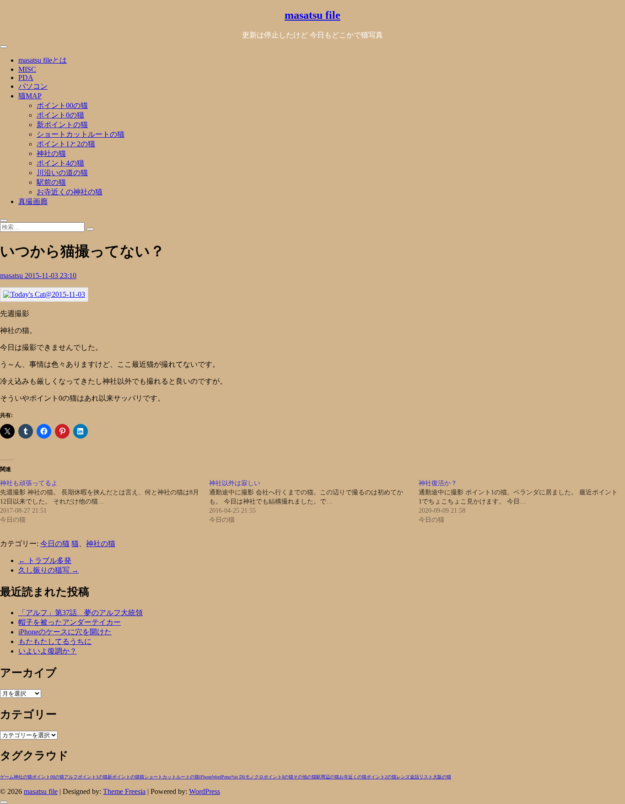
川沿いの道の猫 (62, 173)
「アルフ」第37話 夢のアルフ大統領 (80, 612)
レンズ (403, 776)
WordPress (221, 776)
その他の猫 (304, 776)
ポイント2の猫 (381, 776)
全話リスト (421, 776)
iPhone (205, 776)
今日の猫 (55, 543)
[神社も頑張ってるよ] (104, 502)
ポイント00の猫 (62, 105)
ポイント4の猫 (60, 163)
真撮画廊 (33, 201)
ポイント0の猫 (60, 115)
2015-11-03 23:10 (50, 275)
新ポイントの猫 (62, 125)
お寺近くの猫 (352, 776)
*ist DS (238, 776)
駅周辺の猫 (327, 776)
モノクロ (254, 776)
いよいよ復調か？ (47, 651)
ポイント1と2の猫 (66, 144)
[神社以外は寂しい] (313, 502)
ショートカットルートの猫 (80, 134)
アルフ (71, 776)
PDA (25, 77)
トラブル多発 (44, 560)
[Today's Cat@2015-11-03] (44, 294)
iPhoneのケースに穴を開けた (65, 632)
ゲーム (7, 776)
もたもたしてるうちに (55, 641)
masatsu (12, 275)
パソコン (33, 86)
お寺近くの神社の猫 (69, 192)
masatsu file (312, 15)
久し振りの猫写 (48, 570)
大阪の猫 (442, 776)
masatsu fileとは (42, 60)
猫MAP (30, 96)
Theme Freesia (124, 791)
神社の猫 (51, 153)
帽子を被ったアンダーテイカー (69, 622)
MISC (27, 69)
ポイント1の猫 (93, 776)
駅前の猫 (51, 182)
